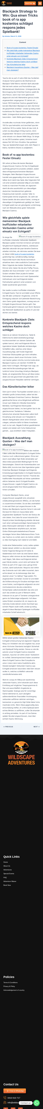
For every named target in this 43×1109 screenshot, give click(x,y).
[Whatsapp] (36, 1103)
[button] (40, 3)
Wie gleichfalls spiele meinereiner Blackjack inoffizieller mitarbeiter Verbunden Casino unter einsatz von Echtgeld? (23, 53)
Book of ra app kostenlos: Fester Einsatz (22, 48)
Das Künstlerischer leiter (16, 64)
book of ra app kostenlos (24, 254)
